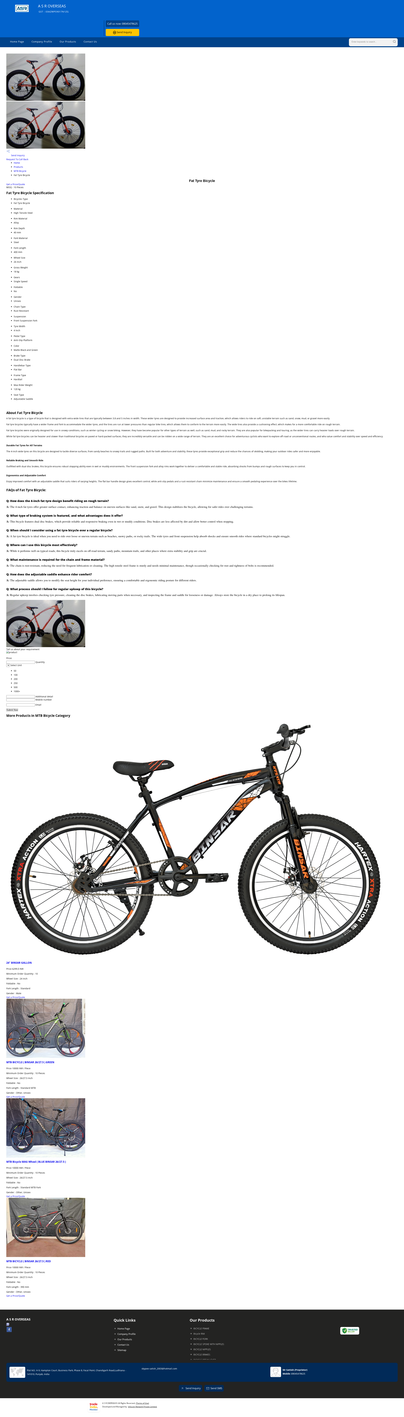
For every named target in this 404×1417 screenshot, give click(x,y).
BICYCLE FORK (200, 1338)
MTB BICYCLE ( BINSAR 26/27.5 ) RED (28, 1261)
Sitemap (121, 1350)
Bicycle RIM (199, 1333)
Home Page (17, 41)
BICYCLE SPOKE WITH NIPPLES (208, 1344)
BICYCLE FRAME (201, 1328)
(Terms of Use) (142, 1403)
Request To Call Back (17, 159)
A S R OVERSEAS (53, 8)
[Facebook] (9, 1331)
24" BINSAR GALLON (19, 962)
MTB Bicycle (20, 170)
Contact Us (90, 41)
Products (18, 166)
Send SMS (216, 1388)
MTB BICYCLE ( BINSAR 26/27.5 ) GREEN (30, 1062)
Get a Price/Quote (15, 184)
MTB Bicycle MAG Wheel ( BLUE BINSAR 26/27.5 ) (36, 1161)
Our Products (68, 41)
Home (17, 162)
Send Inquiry (124, 32)
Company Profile (42, 41)
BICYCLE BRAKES (201, 1354)
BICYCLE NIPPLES (202, 1349)
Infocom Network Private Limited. (142, 1406)
